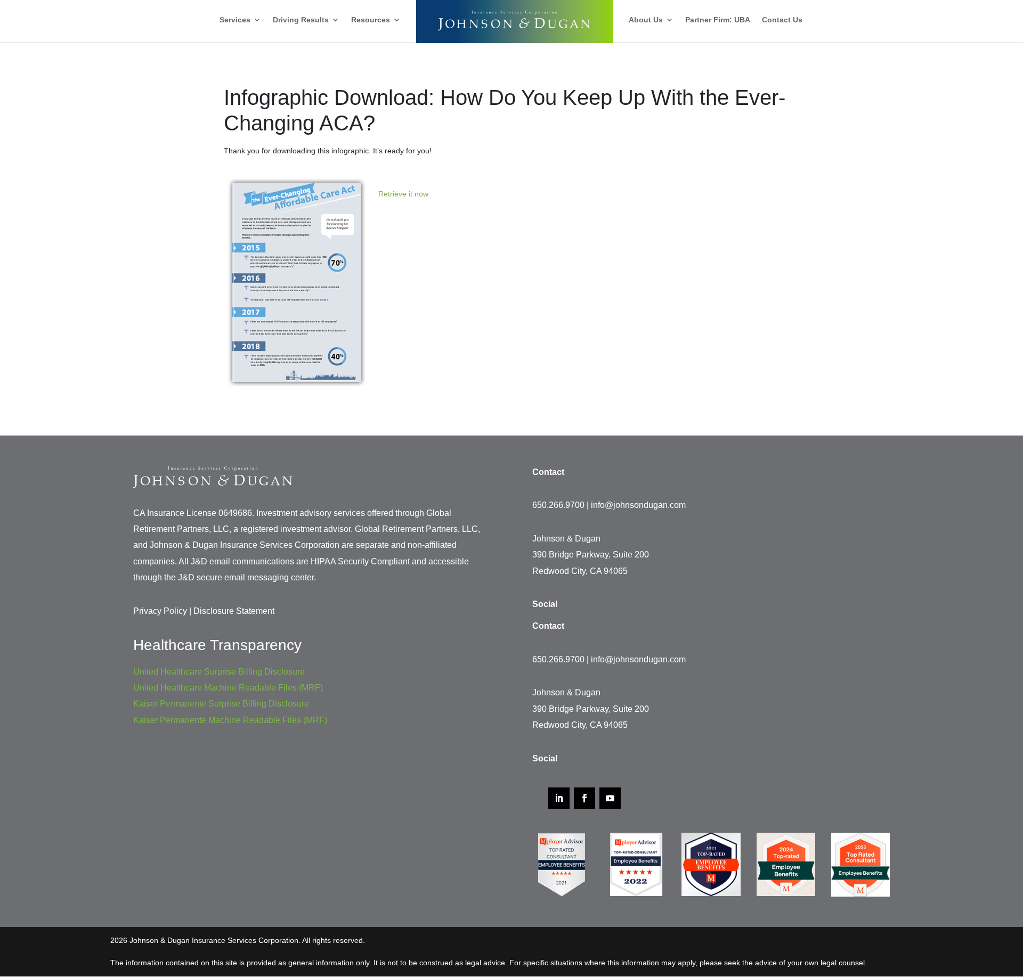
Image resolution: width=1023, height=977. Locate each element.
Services (235, 20)
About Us (646, 20)
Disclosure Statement (233, 610)
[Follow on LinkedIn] (559, 798)
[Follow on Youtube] (610, 798)
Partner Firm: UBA (717, 20)
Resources (370, 20)
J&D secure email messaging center (246, 577)
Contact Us (782, 20)
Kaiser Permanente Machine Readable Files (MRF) (230, 720)
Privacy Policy (160, 610)
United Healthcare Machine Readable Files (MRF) (228, 687)
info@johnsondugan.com (638, 505)
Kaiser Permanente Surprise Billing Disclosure (221, 703)
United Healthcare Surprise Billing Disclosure (219, 671)
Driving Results (301, 20)
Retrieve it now (403, 194)
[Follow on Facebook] (584, 798)
